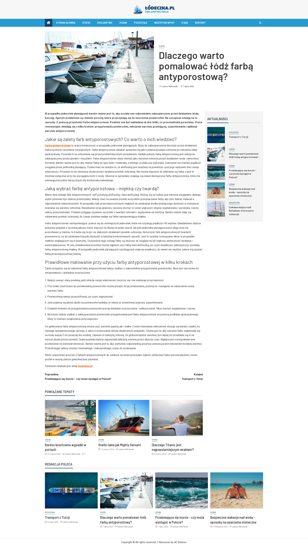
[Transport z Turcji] (216, 135)
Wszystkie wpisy (164, 22)
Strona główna (65, 22)
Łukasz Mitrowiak (170, 86)
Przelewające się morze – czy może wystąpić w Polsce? (78, 376)
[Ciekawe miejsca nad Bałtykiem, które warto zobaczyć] (216, 209)
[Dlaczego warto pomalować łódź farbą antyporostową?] (216, 153)
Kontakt (200, 22)
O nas (184, 22)
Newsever (164, 542)
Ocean (123, 22)
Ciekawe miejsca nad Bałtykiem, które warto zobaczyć (241, 211)
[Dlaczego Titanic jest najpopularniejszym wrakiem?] (177, 418)
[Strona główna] (48, 23)
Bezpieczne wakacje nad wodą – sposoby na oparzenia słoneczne (242, 192)
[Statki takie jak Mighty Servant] (123, 418)
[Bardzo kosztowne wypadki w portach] (70, 418)
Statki (86, 22)
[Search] (260, 23)
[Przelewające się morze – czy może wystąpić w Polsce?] (216, 172)
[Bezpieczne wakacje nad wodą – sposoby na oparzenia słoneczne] (216, 190)
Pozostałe (140, 22)
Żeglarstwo (104, 22)
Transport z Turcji (192, 376)
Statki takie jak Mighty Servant (119, 445)
